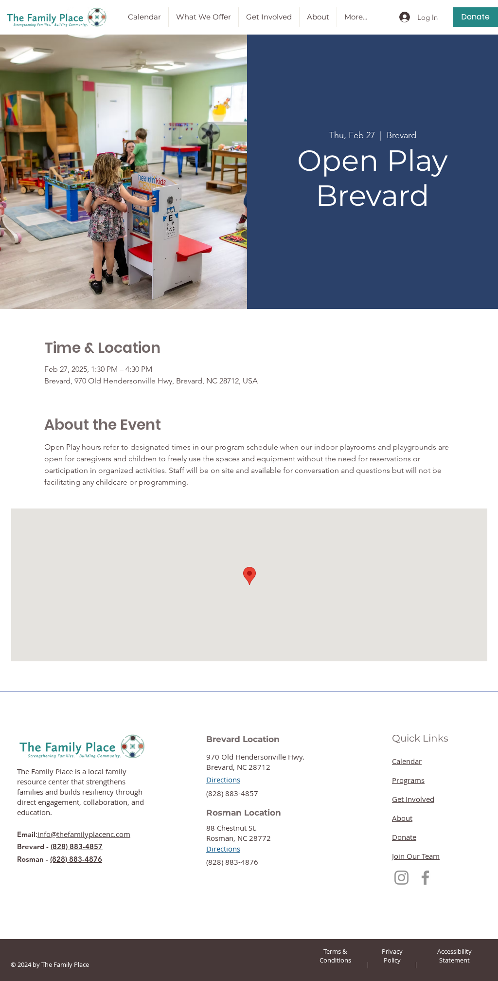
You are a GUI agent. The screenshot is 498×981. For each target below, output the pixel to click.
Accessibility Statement (454, 955)
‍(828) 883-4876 (232, 862)
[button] (203, 17)
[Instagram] (401, 877)
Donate (404, 837)
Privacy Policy (392, 955)
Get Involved (413, 799)
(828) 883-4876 (76, 859)
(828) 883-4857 (77, 846)
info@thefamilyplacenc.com (83, 834)
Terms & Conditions (335, 955)
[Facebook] (425, 877)
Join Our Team (416, 856)
